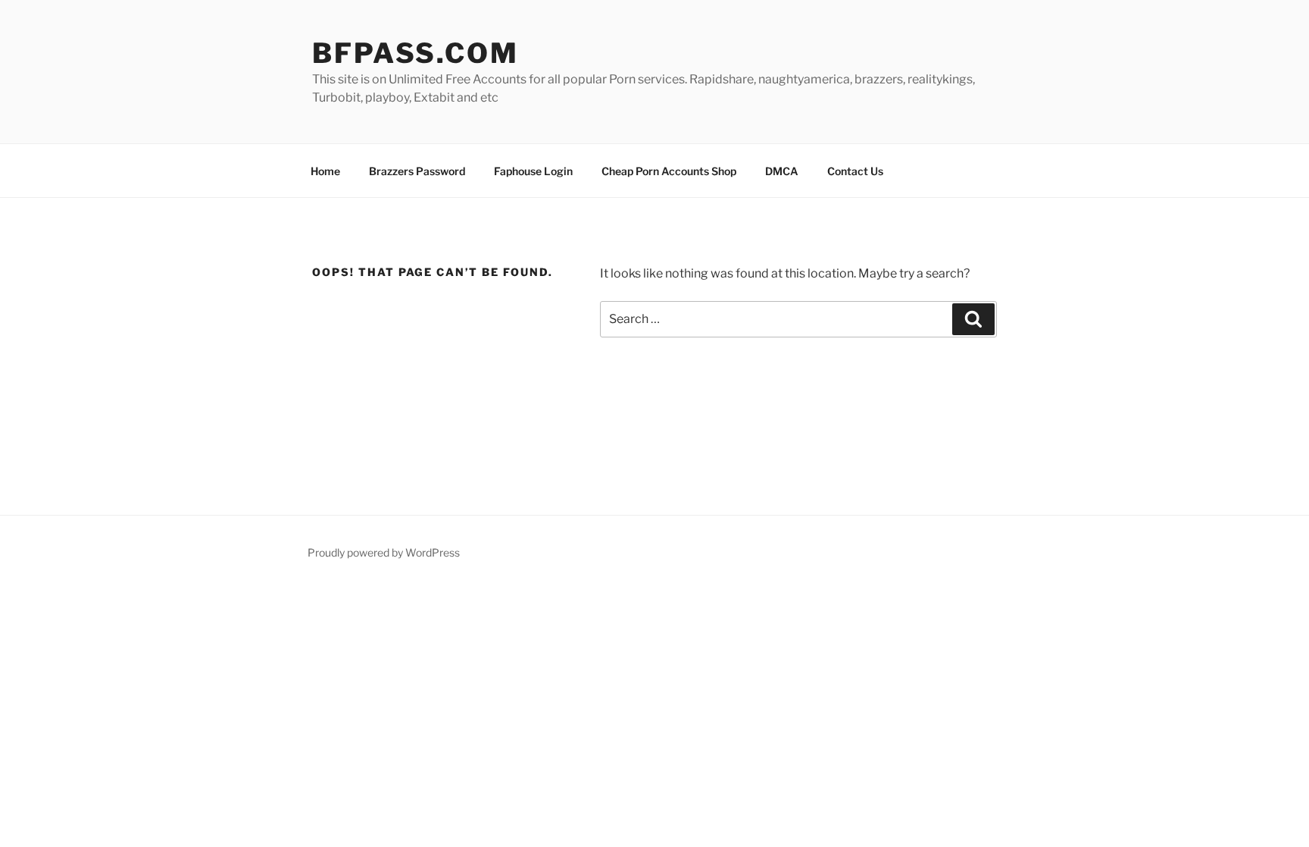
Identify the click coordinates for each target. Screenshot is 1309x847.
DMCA (781, 171)
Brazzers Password (417, 171)
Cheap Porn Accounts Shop (668, 171)
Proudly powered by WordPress (384, 552)
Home (325, 171)
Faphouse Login (533, 171)
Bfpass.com (415, 53)
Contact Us (855, 171)
